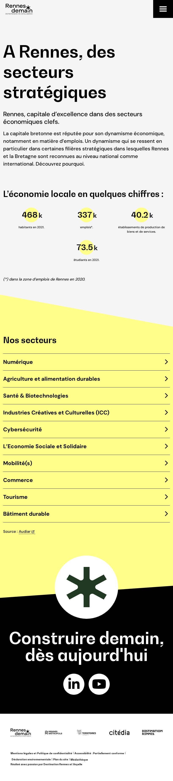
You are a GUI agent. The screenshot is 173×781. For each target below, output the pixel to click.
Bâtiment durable (26, 513)
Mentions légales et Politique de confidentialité (41, 753)
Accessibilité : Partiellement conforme (99, 753)
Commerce (18, 480)
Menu (163, 9)
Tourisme (15, 496)
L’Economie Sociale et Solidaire (45, 446)
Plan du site (60, 759)
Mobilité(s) (17, 463)
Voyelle (77, 764)
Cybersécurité (22, 429)
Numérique (18, 362)
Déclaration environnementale (31, 759)
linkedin (73, 684)
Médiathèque (79, 759)
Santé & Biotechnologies (35, 395)
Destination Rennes (56, 764)
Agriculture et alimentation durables (51, 378)
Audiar (25, 531)
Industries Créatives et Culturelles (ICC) (56, 412)
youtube (99, 684)
